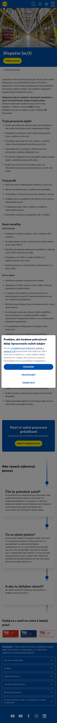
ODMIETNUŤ (28, 383)
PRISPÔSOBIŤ (28, 375)
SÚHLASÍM (28, 367)
